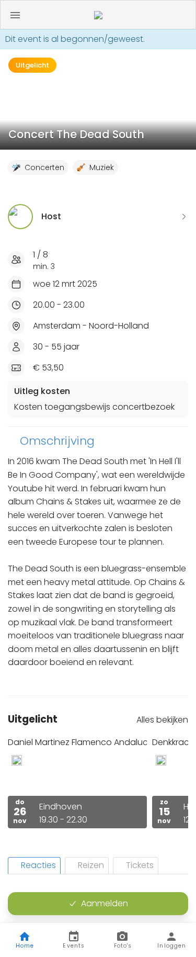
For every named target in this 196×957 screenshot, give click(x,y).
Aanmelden (104, 903)
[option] (77, 782)
